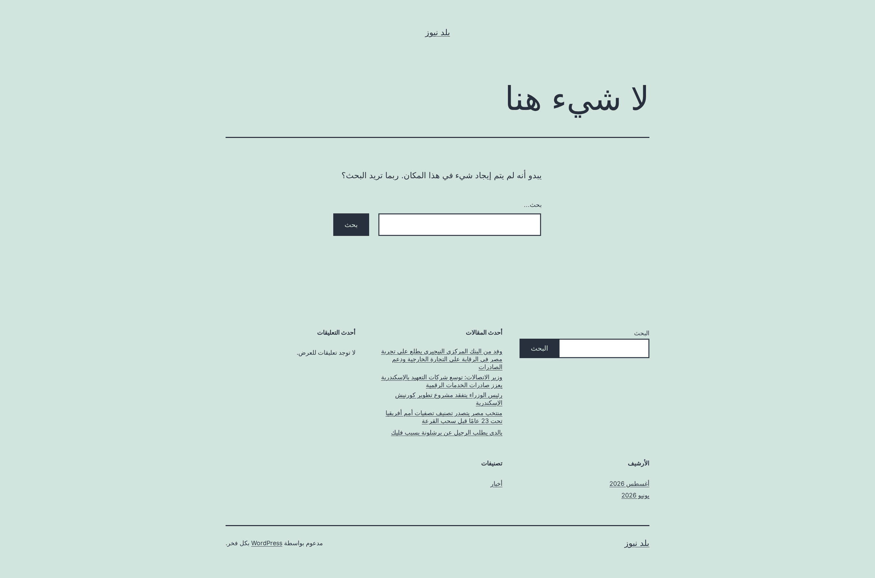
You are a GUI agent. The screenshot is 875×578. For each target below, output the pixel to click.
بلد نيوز (437, 32)
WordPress (266, 543)
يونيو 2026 (635, 495)
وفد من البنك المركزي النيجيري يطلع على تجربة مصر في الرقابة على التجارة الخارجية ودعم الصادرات (441, 359)
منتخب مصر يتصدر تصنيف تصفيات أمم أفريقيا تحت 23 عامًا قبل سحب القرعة (444, 416)
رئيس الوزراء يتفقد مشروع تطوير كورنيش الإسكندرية (448, 398)
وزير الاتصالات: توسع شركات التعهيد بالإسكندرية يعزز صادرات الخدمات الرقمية (441, 381)
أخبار (496, 483)
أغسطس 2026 (629, 483)
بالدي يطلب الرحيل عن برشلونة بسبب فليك (446, 432)
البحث (641, 333)
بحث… (533, 204)
